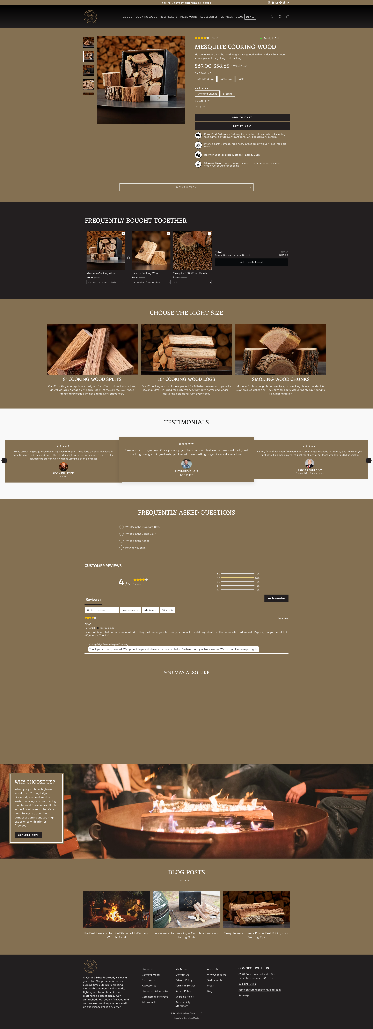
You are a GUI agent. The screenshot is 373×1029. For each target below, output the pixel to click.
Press (210, 985)
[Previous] (4, 460)
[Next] (369, 460)
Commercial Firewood (155, 996)
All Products (149, 1002)
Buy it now (242, 126)
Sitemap (244, 995)
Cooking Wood (147, 16)
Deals (250, 16)
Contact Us (182, 974)
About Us (212, 969)
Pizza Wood (188, 16)
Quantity (202, 101)
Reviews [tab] (93, 599)
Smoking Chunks (207, 93)
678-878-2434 (247, 983)
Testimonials (214, 980)
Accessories (209, 16)
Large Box (226, 79)
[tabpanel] (186, 630)
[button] (238, 574)
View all (186, 881)
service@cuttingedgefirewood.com (260, 989)
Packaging (203, 73)
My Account (182, 969)
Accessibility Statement (182, 1003)
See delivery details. (264, 136)
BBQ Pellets (169, 16)
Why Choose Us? (217, 974)
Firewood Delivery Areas (156, 991)
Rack (241, 79)
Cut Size (202, 88)
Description (186, 187)
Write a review (276, 598)
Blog (239, 16)
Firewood (125, 16)
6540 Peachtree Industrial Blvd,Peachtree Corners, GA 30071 (258, 975)
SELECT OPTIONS (107, 745)
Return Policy (183, 991)
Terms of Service (185, 985)
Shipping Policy (184, 996)
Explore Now (28, 835)
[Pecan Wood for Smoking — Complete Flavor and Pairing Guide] (186, 909)
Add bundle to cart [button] (251, 262)
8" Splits (227, 93)
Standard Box (205, 79)
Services (227, 16)
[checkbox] (167, 610)
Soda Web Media (191, 1018)
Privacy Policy (183, 980)
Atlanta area (31, 809)
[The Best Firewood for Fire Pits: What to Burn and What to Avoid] (116, 909)
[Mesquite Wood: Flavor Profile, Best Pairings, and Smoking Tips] (256, 909)
